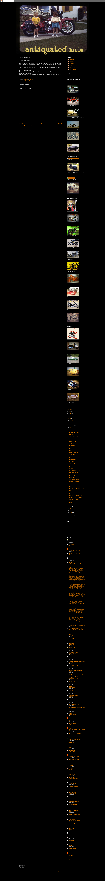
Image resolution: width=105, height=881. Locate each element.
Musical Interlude (73, 459)
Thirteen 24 (71, 742)
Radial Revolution (72, 792)
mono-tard (71, 461)
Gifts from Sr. (72, 463)
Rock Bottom (71, 828)
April (71, 510)
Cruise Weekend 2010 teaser (75, 465)
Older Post (60, 123)
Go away (70, 845)
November (72, 422)
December (72, 420)
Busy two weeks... (73, 501)
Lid (70, 490)
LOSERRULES (72, 647)
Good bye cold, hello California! (74, 820)
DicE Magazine (72, 750)
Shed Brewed (72, 681)
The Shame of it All (73, 717)
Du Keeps (72, 61)
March (71, 512)
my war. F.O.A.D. (72, 819)
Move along (71, 696)
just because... (71, 662)
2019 (69, 409)
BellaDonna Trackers (73, 823)
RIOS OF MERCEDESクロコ (74, 778)
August (71, 427)
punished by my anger (74, 481)
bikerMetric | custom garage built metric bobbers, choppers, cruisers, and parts (76, 676)
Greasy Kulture (72, 638)
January (71, 515)
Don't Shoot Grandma (73, 439)
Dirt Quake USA (72, 751)
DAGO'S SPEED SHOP (74, 810)
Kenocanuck (72, 67)
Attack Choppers (72, 723)
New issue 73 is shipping (73, 639)
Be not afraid (72, 445)
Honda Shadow (71, 635)
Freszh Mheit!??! (72, 466)
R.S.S (70, 796)
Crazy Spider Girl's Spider (74, 430)
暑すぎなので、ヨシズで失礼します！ (76, 550)
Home (41, 123)
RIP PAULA (71, 648)
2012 (69, 415)
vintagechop (71, 755)
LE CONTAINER (72, 544)
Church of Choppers (73, 558)
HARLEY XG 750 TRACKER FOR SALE (76, 657)
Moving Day (71, 834)
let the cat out (72, 457)
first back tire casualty (73, 452)
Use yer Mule (72, 454)
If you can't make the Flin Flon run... (76, 497)
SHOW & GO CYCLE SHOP (74, 814)
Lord (70, 634)
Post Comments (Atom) (29, 125)
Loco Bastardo (72, 844)
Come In (70, 859)
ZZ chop (70, 540)
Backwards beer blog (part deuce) (76, 488)
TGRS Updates (72, 502)
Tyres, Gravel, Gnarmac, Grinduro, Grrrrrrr (77, 682)
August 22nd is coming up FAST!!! (75, 739)
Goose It (70, 666)
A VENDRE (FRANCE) (73, 783)
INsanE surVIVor (72, 492)
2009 (69, 518)
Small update (71, 724)
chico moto (71, 699)
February (72, 514)
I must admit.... (72, 474)
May (71, 508)
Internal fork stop (72, 687)
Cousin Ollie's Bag (73, 441)
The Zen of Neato (72, 738)
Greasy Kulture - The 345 (73, 710)
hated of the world (72, 773)
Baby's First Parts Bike (74, 432)
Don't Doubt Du (72, 434)
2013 (69, 413)
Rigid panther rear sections (74, 756)
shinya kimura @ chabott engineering (77, 661)
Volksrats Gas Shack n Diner (75, 746)
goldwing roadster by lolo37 (74, 678)
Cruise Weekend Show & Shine (76, 456)
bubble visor (71, 643)
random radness (72, 484)
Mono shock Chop (73, 447)
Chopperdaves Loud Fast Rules (75, 670)
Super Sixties (72, 443)
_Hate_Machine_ (73, 69)
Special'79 (71, 686)
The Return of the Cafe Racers (75, 628)
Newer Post (21, 123)
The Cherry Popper (72, 793)
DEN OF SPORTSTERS (74, 782)
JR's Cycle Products (73, 786)
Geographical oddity (73, 804)
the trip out (71, 559)
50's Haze (71, 768)
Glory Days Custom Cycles (75, 553)
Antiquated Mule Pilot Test (74, 470)
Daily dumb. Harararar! (74, 448)
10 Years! (70, 554)
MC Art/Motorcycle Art (74, 665)
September (72, 425)
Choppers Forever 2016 (73, 714)
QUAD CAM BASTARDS (74, 704)
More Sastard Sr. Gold (74, 472)
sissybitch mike (30, 80)
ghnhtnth (70, 829)
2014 (69, 411)
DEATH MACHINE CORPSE (75, 733)
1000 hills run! (71, 769)
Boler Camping (72, 475)
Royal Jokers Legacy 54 (73, 760)
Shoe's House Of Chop (74, 801)
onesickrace (71, 850)
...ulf (69, 545)
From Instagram (72, 734)
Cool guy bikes (71, 541)
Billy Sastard (72, 59)
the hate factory (72, 848)
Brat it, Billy (71, 486)
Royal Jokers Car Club (74, 759)
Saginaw (71, 468)
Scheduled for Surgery (74, 479)
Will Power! (71, 450)
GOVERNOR (71, 840)
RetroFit (70, 562)
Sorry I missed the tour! (74, 429)
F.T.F (70, 837)
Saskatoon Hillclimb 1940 (74, 499)
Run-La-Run (71, 777)
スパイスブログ (72, 549)
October (71, 423)
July (70, 505)
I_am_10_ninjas (73, 65)
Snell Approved (72, 483)
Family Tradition (72, 774)
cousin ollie (24, 80)
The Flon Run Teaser (73, 436)
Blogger (58, 871)
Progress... (71, 765)
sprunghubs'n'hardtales (74, 695)
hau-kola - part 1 (72, 644)
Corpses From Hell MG (74, 728)
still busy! (70, 811)
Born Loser (71, 656)
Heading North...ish (73, 438)
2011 (69, 417)
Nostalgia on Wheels (73, 652)
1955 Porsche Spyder (73, 653)
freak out (71, 690)
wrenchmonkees (72, 832)
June (71, 506)
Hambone (72, 63)
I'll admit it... (71, 493)
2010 (69, 418)
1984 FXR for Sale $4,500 (73, 691)
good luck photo (72, 853)
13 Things (70, 747)
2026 (69, 408)
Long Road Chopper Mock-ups (75, 495)
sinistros (71, 713)
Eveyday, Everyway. (73, 477)
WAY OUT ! (71, 855)
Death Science (72, 764)
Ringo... (70, 671)
